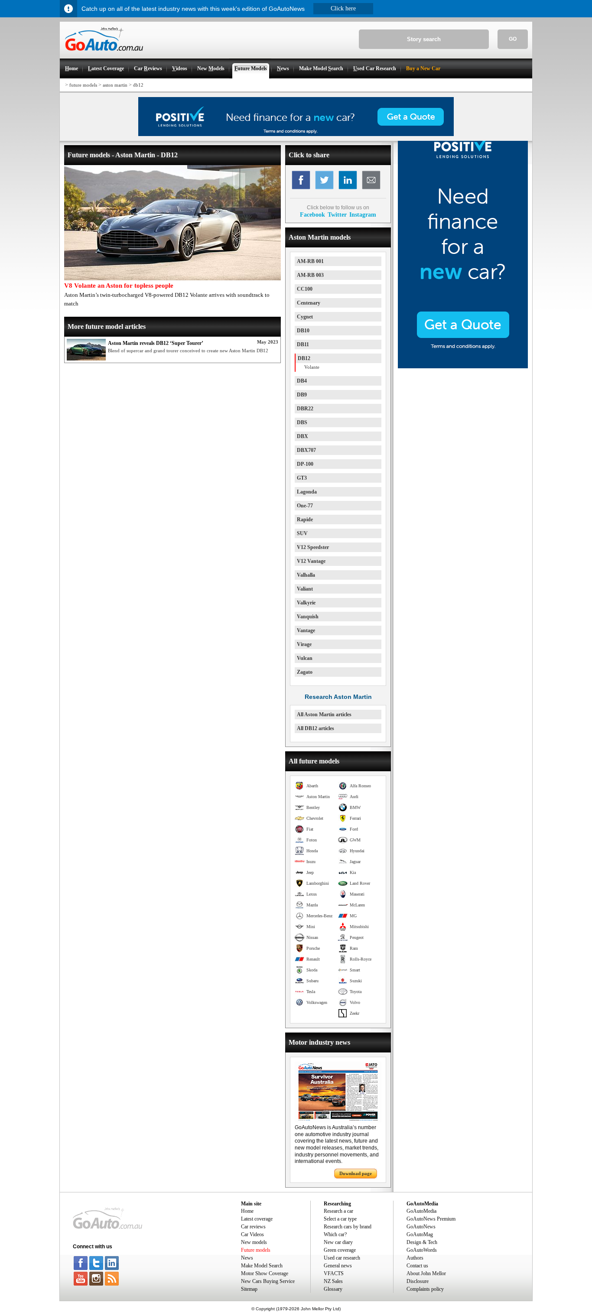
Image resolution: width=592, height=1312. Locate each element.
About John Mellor (426, 1273)
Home (247, 1211)
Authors (415, 1258)
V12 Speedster (313, 547)
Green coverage (340, 1250)
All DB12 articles (315, 728)
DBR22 (305, 409)
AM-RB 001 (310, 261)
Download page (355, 1173)
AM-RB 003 (310, 275)
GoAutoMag (420, 1234)
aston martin (115, 85)
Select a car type (340, 1219)
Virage (304, 644)
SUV (302, 533)
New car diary (338, 1242)
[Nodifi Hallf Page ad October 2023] (463, 366)
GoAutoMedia (421, 1211)
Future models (255, 1250)
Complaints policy (425, 1289)
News (247, 1258)
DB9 (302, 395)
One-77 (305, 506)
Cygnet (305, 317)
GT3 (302, 478)
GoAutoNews (421, 1227)
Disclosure (418, 1281)
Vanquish (308, 617)
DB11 (303, 344)
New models (254, 1242)
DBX (302, 436)
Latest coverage (257, 1219)
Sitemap (249, 1289)
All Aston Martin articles (324, 714)
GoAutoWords (422, 1250)
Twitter (337, 214)
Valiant (305, 589)
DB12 (304, 358)
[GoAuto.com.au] (101, 54)
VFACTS (334, 1273)
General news (338, 1266)
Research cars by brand (347, 1227)
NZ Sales (333, 1281)
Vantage (306, 630)
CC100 (304, 289)
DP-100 (305, 464)
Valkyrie (306, 603)
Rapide (305, 519)
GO (513, 39)
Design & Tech (422, 1242)
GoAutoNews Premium (431, 1219)
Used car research (342, 1258)
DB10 (303, 331)
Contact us (417, 1266)
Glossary (333, 1289)
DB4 (302, 381)
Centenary (308, 303)
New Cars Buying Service (268, 1281)
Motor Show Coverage (264, 1273)
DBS (302, 422)
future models (83, 85)
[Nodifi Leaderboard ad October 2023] (296, 134)
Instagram (362, 214)
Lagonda (307, 492)
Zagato (304, 672)
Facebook (312, 214)
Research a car (338, 1211)
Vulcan (304, 658)
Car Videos (252, 1234)
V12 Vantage (311, 561)
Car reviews (253, 1227)
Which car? (335, 1234)
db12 (138, 85)
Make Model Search (262, 1266)
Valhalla (306, 575)
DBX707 (306, 450)
